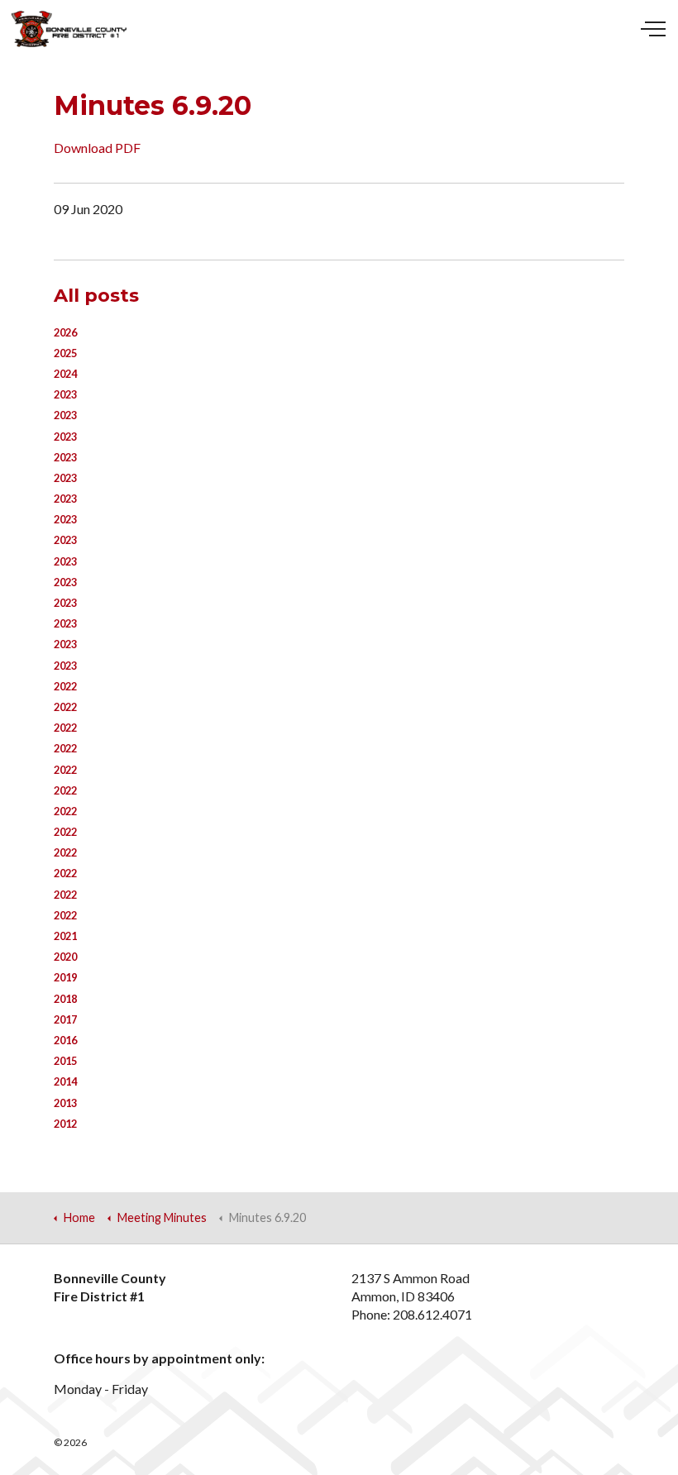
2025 (65, 353)
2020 (65, 956)
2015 (65, 1060)
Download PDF (97, 147)
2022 (65, 686)
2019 (65, 977)
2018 (65, 998)
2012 (65, 1123)
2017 (65, 1019)
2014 (65, 1081)
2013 (65, 1103)
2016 (65, 1040)
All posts (96, 295)
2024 (65, 373)
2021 (65, 936)
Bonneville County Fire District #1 (69, 29)
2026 (65, 332)
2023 (65, 394)
